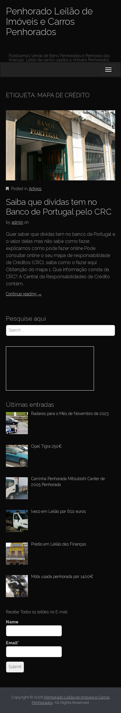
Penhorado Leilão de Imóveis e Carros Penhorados (49, 21)
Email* (12, 642)
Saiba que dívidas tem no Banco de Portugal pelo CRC (59, 207)
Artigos (35, 188)
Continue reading (24, 294)
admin (17, 222)
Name (12, 622)
